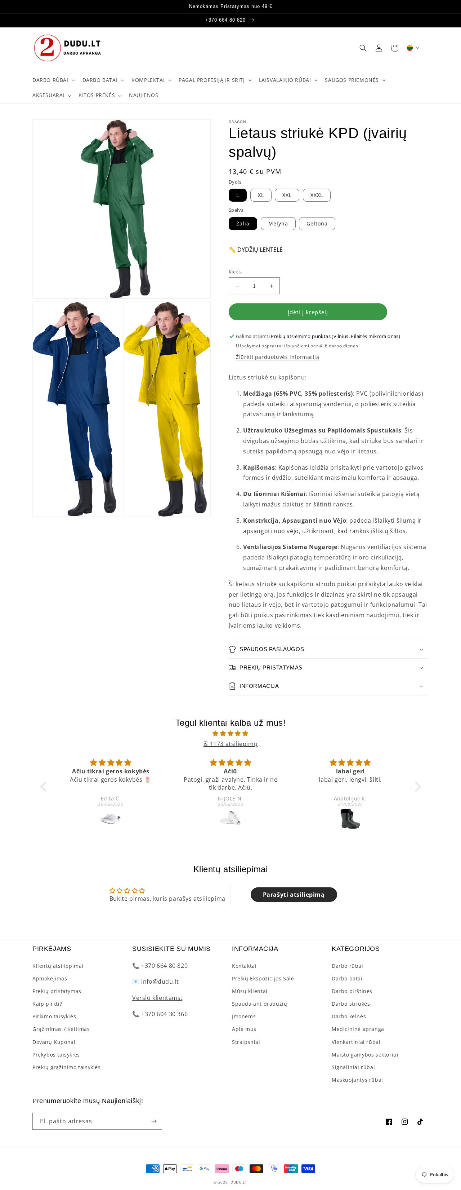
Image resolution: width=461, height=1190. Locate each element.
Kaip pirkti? (47, 1003)
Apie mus (244, 1029)
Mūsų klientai (250, 991)
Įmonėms (244, 1016)
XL (261, 195)
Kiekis (235, 271)
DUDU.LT (238, 1182)
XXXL (316, 195)
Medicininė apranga (358, 1029)
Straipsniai (246, 1041)
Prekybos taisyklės (56, 1054)
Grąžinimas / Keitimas (61, 1029)
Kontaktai (244, 965)
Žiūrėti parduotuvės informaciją (277, 357)
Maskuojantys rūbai (357, 1079)
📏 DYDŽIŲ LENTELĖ (256, 250)
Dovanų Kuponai (53, 1041)
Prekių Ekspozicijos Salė (263, 978)
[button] (53, 80)
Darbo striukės (351, 1003)
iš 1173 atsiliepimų (230, 744)
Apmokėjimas (49, 978)
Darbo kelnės (349, 1016)
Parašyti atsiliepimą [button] (294, 895)
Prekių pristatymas (56, 991)
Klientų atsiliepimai (58, 965)
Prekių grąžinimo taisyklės (66, 1067)
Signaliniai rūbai (353, 1067)
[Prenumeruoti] (154, 1121)
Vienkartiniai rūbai (356, 1041)
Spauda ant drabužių (259, 1003)
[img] (231, 733)
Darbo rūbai (347, 965)
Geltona (317, 223)
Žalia (243, 223)
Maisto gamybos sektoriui (365, 1054)
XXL (287, 195)
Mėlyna (278, 223)
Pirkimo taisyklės (54, 1016)
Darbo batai (347, 978)
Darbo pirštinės (352, 991)
